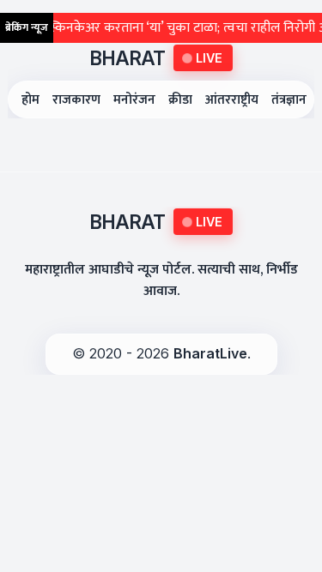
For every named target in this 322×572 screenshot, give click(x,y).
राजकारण (76, 100)
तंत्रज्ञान (289, 100)
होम (30, 100)
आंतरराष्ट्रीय (231, 100)
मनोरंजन (134, 100)
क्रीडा (180, 100)
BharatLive (210, 353)
